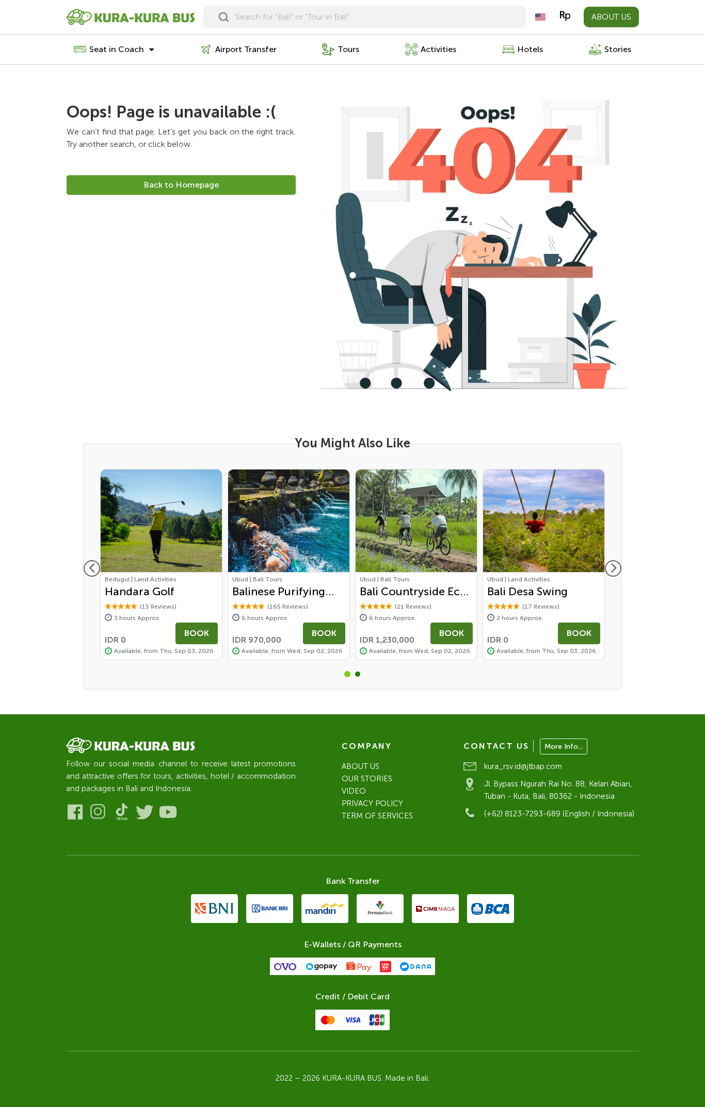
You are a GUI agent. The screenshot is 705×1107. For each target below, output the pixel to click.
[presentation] (92, 568)
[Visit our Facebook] (75, 812)
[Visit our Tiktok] (122, 812)
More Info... (563, 746)
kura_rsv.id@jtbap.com (523, 766)
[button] (347, 674)
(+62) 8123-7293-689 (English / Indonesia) (559, 813)
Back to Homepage (181, 185)
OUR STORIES (367, 778)
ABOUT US (611, 17)
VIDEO (354, 791)
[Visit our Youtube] (168, 812)
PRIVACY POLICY (372, 803)
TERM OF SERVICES (377, 815)
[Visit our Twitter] (145, 812)
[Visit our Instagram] (98, 812)
